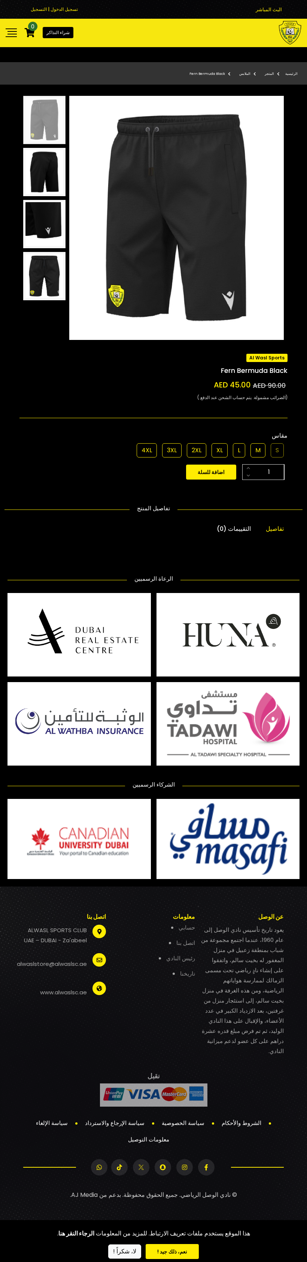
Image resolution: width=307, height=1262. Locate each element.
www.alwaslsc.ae (63, 992)
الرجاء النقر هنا (76, 1233)
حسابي (187, 927)
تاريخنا (187, 973)
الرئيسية (291, 74)
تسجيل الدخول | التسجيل (54, 9)
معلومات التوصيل (148, 1139)
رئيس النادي (180, 958)
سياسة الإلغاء (52, 1123)
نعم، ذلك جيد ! (172, 1251)
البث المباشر (269, 9)
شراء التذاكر (58, 32)
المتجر (269, 74)
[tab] (44, 120)
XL (219, 450)
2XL (196, 450)
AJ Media (84, 1194)
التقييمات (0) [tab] (234, 528)
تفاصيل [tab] (275, 528)
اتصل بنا (185, 943)
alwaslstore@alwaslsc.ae (52, 964)
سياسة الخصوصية (183, 1123)
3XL (172, 450)
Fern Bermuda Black (207, 74)
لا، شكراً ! (124, 1251)
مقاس (280, 435)
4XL (147, 450)
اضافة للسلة (211, 472)
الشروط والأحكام (241, 1123)
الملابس (244, 74)
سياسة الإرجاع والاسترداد (115, 1123)
